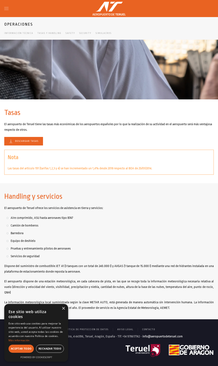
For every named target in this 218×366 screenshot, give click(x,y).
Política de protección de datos (86, 329)
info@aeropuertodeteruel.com (162, 336)
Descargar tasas (27, 141)
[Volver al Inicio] (109, 8)
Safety (70, 33)
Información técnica (18, 33)
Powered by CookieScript (36, 357)
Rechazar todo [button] (50, 348)
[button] (6, 8)
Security (85, 33)
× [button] (63, 308)
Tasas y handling (49, 33)
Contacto (148, 329)
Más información (19, 340)
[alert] (36, 333)
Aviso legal (125, 329)
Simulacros (104, 33)
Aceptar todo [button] (21, 348)
